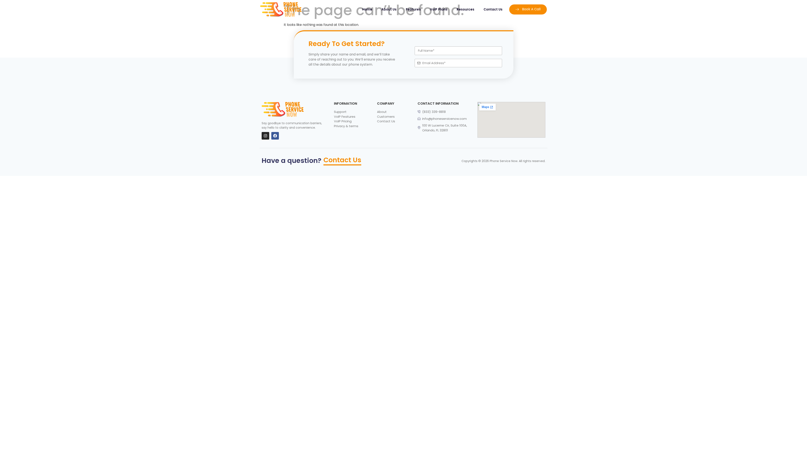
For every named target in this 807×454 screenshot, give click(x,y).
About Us (389, 9)
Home (367, 9)
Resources (465, 9)
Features (413, 9)
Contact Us (493, 9)
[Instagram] (265, 136)
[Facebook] (275, 136)
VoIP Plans (438, 9)
